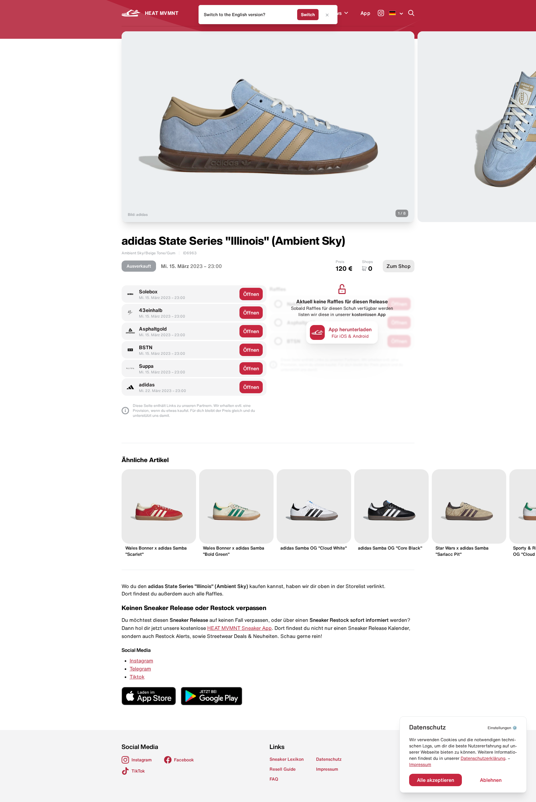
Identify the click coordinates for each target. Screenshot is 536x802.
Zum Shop (398, 266)
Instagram (141, 660)
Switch (308, 14)
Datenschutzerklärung (483, 758)
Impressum (420, 764)
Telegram (140, 668)
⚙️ (502, 728)
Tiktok (137, 676)
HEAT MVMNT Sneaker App (239, 628)
